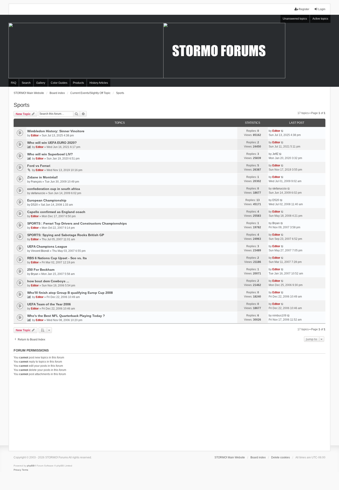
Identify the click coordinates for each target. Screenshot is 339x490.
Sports (22, 105)
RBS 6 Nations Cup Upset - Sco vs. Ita (57, 258)
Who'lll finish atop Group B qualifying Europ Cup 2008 (70, 293)
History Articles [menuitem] (98, 82)
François (36, 181)
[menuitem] (17, 470)
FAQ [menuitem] (13, 82)
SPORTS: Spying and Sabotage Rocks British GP (65, 235)
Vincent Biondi (40, 251)
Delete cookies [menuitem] (280, 457)
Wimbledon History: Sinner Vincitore (55, 131)
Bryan (276, 223)
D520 (34, 204)
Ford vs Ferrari (38, 166)
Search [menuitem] (26, 82)
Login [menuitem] (321, 9)
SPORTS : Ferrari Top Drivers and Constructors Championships (77, 223)
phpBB (30, 465)
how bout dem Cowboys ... (48, 281)
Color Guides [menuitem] (59, 82)
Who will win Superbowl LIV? (50, 154)
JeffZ (275, 154)
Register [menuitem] (304, 9)
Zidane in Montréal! (42, 177)
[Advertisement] (169, 412)
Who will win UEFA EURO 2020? (52, 142)
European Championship (46, 200)
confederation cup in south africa (53, 189)
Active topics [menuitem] (320, 18)
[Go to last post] (282, 131)
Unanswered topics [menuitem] (295, 18)
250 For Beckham (40, 269)
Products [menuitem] (78, 82)
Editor (35, 135)
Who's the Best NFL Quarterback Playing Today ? (66, 316)
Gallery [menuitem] (40, 82)
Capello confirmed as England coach (56, 212)
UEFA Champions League (47, 246)
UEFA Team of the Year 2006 (49, 304)
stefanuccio (38, 193)
